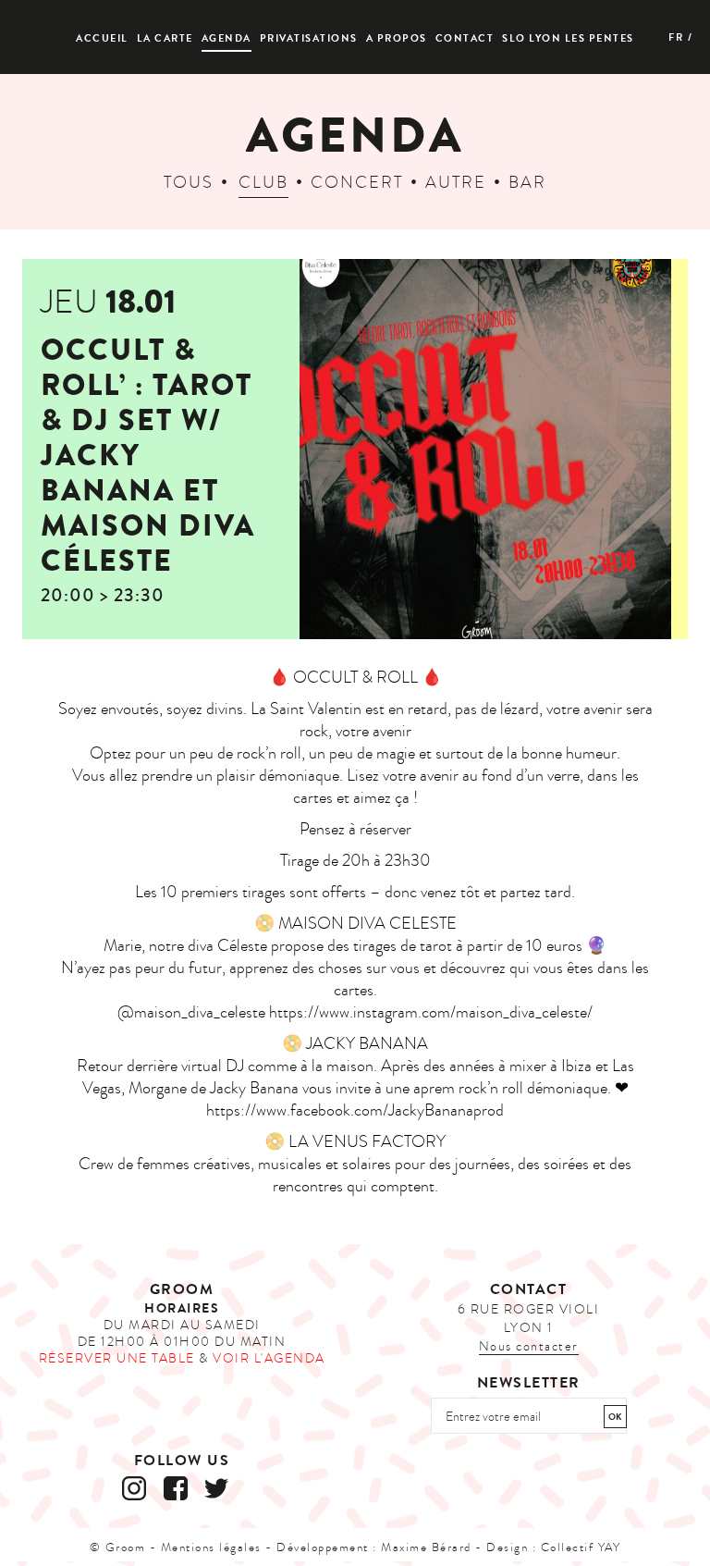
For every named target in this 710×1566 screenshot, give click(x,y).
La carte (165, 38)
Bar (527, 182)
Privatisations (309, 38)
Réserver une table (117, 1358)
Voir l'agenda (269, 1358)
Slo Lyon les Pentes (568, 38)
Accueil (102, 38)
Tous (189, 182)
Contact (465, 38)
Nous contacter (529, 1346)
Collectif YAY (581, 1547)
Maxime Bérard (426, 1547)
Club (263, 182)
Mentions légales (211, 1547)
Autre (455, 182)
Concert (357, 182)
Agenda (226, 38)
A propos (396, 38)
